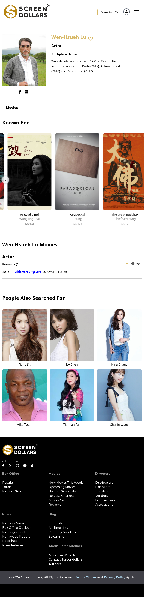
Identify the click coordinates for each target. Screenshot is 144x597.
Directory (102, 473)
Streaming (56, 536)
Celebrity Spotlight (63, 532)
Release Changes (61, 496)
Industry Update (14, 532)
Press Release (12, 545)
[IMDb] (26, 91)
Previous (5, 179)
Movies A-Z (57, 500)
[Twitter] (10, 465)
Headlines (9, 541)
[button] (90, 39)
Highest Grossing (15, 491)
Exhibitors (102, 487)
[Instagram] (17, 465)
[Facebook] (20, 91)
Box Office (10, 473)
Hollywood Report (16, 536)
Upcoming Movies (62, 487)
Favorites (107, 12)
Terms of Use (86, 577)
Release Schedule (62, 491)
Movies (12, 107)
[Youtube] (25, 465)
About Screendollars (65, 546)
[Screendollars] (26, 11)
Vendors (101, 496)
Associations (104, 504)
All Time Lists (58, 527)
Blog (52, 514)
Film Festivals (105, 500)
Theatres (102, 491)
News (6, 514)
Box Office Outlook (17, 527)
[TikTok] (32, 465)
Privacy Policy (114, 577)
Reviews (55, 504)
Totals (6, 487)
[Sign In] (126, 11)
